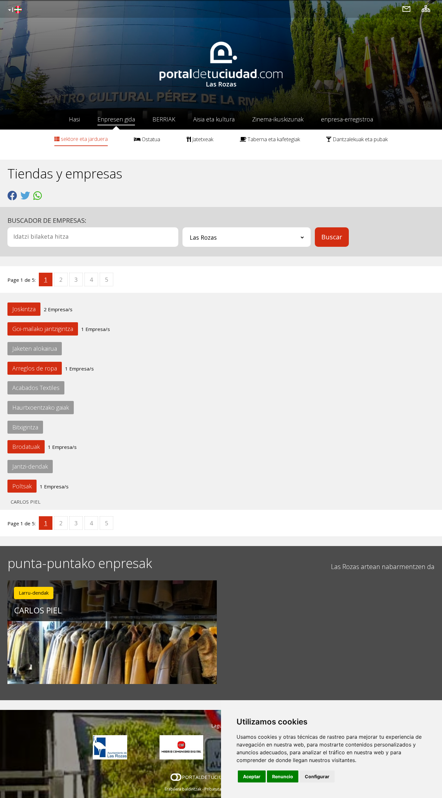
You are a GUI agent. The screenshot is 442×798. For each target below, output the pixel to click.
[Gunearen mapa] (426, 8)
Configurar (317, 776)
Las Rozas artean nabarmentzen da (383, 566)
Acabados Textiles (36, 388)
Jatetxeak (202, 139)
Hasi (74, 119)
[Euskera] (14, 10)
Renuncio (282, 776)
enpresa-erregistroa (347, 119)
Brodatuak (26, 446)
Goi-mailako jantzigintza (42, 329)
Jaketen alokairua (34, 348)
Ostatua (150, 139)
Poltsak (22, 486)
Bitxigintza (25, 427)
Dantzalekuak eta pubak (359, 139)
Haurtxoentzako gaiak (40, 407)
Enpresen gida (116, 119)
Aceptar (251, 776)
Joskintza (24, 309)
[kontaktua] (406, 8)
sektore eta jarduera (84, 138)
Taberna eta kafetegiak (273, 139)
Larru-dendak (34, 592)
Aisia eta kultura (214, 119)
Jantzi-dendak (30, 466)
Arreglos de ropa (34, 368)
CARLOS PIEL (25, 501)
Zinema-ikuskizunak (278, 119)
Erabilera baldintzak (183, 789)
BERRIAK (163, 119)
